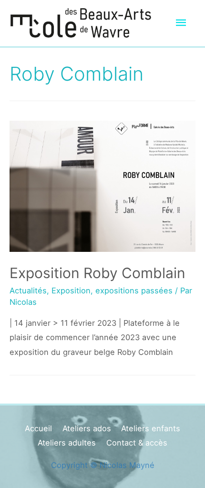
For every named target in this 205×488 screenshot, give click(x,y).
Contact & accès (136, 442)
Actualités (28, 290)
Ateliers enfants (150, 428)
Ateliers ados (86, 428)
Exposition (71, 290)
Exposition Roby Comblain (97, 272)
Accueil (38, 428)
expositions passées (134, 290)
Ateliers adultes (67, 442)
